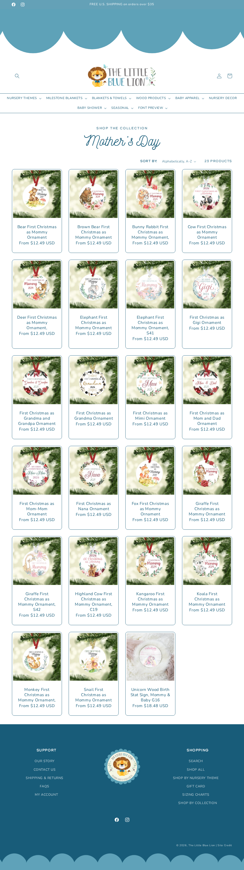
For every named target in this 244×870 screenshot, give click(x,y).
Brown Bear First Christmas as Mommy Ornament (93, 232)
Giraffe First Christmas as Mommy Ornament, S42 (37, 601)
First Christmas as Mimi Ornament (150, 416)
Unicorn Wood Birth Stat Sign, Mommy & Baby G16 (150, 695)
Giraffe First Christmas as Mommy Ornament (207, 509)
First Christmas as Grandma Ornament (93, 416)
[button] (17, 76)
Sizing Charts (195, 794)
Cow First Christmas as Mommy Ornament (207, 232)
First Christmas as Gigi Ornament (207, 320)
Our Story (44, 761)
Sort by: (148, 161)
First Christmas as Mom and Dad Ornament (207, 418)
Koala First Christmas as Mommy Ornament (207, 599)
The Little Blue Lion (201, 845)
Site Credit (225, 845)
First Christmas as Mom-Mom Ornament (37, 509)
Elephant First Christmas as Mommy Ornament (93, 323)
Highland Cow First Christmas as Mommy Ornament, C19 (93, 601)
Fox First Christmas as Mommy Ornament (150, 509)
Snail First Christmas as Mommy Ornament (93, 695)
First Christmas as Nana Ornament (93, 506)
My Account (46, 794)
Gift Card (196, 786)
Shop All (196, 769)
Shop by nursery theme (196, 778)
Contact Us (45, 769)
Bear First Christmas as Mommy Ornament (37, 232)
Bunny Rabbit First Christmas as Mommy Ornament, (150, 232)
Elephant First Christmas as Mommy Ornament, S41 (150, 325)
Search (196, 761)
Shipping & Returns (44, 778)
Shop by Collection (197, 803)
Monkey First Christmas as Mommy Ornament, (37, 695)
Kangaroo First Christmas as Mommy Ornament (150, 599)
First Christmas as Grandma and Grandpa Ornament (37, 418)
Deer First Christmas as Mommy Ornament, (37, 323)
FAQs (44, 786)
